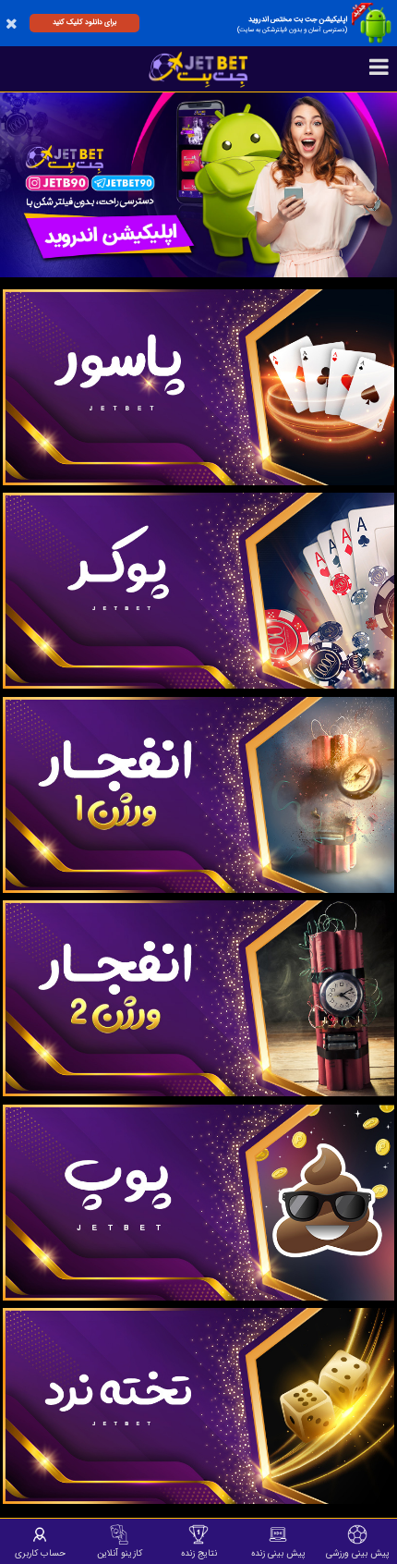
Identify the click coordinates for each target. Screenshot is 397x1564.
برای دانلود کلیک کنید (84, 22)
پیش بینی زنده (278, 1552)
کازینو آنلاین (119, 1552)
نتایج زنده (199, 1552)
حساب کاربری (40, 1552)
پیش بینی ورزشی (358, 1552)
